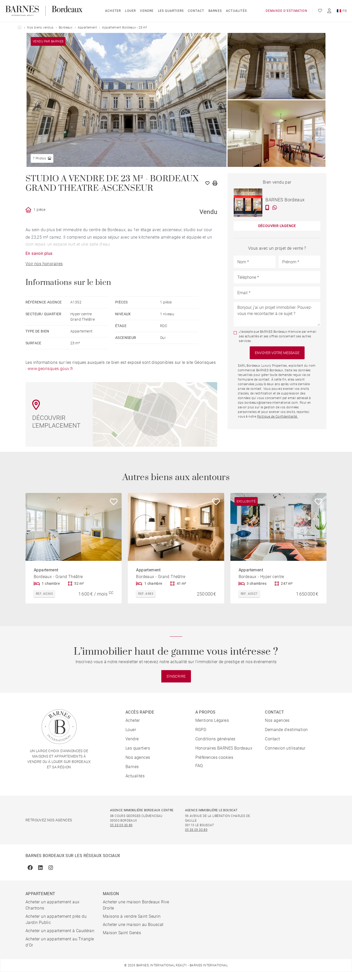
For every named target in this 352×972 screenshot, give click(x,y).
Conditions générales (215, 738)
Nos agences (137, 757)
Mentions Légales (212, 720)
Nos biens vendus (40, 27)
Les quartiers (171, 11)
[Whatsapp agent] (274, 207)
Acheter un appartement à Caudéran (60, 930)
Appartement (87, 27)
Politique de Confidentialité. (277, 416)
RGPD (200, 729)
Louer (130, 11)
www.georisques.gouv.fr (50, 368)
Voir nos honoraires (44, 263)
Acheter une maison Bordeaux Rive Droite (136, 905)
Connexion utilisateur (285, 748)
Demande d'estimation (286, 11)
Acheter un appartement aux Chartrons (52, 905)
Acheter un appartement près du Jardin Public (56, 919)
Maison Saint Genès (122, 932)
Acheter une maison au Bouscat (133, 924)
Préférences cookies (214, 757)
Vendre (147, 11)
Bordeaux (65, 27)
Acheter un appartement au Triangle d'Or (60, 942)
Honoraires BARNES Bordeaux (223, 748)
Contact (196, 11)
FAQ (199, 765)
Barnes (215, 11)
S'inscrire (176, 676)
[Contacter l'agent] (267, 207)
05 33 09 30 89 (121, 825)
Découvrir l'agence (277, 226)
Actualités (236, 11)
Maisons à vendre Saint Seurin (132, 916)
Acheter (113, 11)
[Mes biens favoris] (320, 11)
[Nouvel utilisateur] (329, 10)
